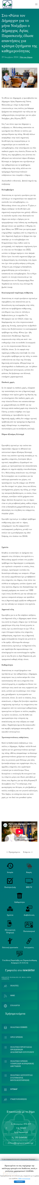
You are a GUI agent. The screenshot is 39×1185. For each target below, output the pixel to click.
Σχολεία (10, 915)
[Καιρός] (29, 866)
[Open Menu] (36, 4)
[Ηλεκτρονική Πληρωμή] (10, 923)
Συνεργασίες (29, 947)
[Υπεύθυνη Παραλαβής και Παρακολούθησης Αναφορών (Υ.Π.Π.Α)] (20, 954)
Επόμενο (27, 852)
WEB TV (29, 887)
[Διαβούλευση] (29, 908)
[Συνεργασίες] (29, 941)
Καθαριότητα (19, 902)
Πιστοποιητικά (29, 931)
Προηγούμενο (14, 852)
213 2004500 (21, 1138)
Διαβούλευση (29, 915)
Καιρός (29, 872)
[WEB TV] (29, 881)
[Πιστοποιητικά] (29, 925)
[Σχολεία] (10, 908)
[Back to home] (7, 4)
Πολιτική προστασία (10, 947)
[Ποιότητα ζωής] (10, 881)
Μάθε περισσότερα (24, 1178)
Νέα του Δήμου (26, 57)
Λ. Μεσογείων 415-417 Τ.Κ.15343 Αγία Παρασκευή (21, 1128)
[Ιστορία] (10, 866)
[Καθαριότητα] (20, 896)
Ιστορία (10, 872)
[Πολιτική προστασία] (10, 941)
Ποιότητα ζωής (10, 887)
